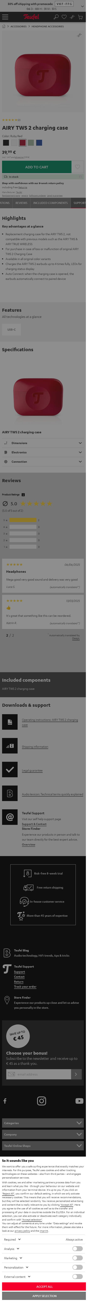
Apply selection (44, 1296)
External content (14, 1276)
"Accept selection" (32, 1219)
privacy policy (22, 1230)
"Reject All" (8, 1193)
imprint (44, 1230)
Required (10, 1239)
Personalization (13, 1267)
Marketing (10, 1258)
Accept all (44, 1286)
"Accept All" (66, 1204)
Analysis (9, 1248)
